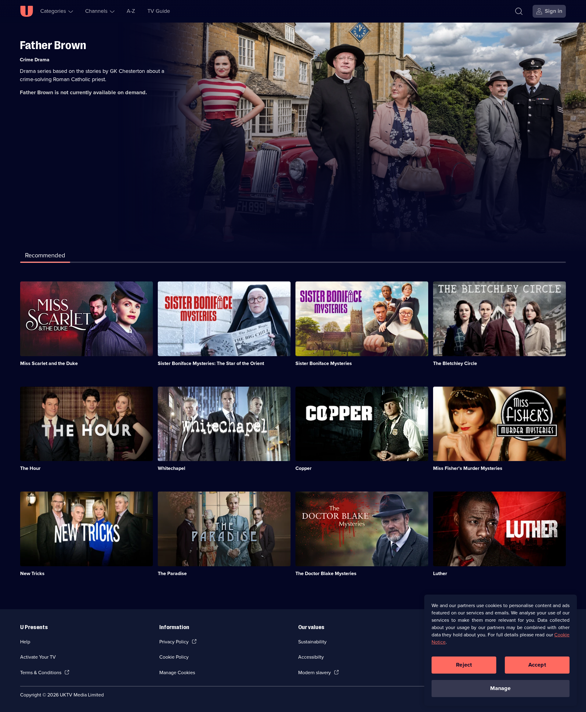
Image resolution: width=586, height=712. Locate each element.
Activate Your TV (38, 656)
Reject (464, 665)
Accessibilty (311, 656)
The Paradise (172, 573)
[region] (500, 650)
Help (25, 641)
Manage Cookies (177, 672)
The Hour (30, 468)
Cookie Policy (174, 656)
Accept (537, 665)
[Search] (518, 11)
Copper (303, 468)
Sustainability (312, 641)
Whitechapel (171, 468)
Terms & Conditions (40, 672)
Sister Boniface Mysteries (323, 363)
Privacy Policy (174, 641)
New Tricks (32, 573)
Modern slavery (314, 672)
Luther (440, 573)
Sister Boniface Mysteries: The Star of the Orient (211, 363)
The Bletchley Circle (455, 363)
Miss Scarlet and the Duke (49, 363)
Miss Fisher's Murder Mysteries (467, 468)
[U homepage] (26, 11)
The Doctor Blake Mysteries (325, 573)
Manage (500, 688)
